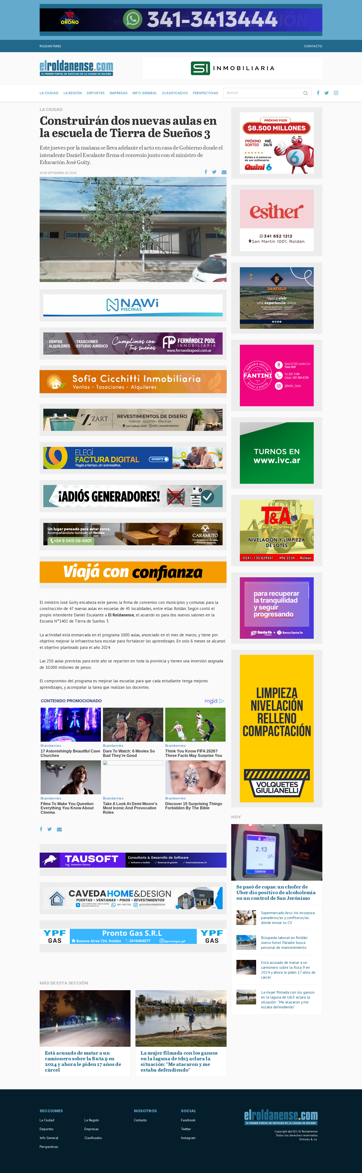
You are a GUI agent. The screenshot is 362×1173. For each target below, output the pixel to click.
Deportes (96, 93)
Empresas (119, 93)
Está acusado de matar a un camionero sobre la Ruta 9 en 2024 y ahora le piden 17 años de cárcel (288, 970)
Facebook (188, 1120)
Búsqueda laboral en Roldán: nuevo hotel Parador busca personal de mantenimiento (284, 942)
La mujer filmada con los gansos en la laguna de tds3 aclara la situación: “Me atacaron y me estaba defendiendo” (288, 999)
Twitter (186, 1129)
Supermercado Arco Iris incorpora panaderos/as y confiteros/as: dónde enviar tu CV (288, 917)
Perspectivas (205, 93)
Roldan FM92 (50, 46)
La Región (73, 93)
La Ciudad (49, 93)
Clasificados (175, 93)
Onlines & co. (308, 1139)
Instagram (188, 1138)
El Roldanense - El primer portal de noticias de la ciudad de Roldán (76, 68)
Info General (144, 93)
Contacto (313, 46)
